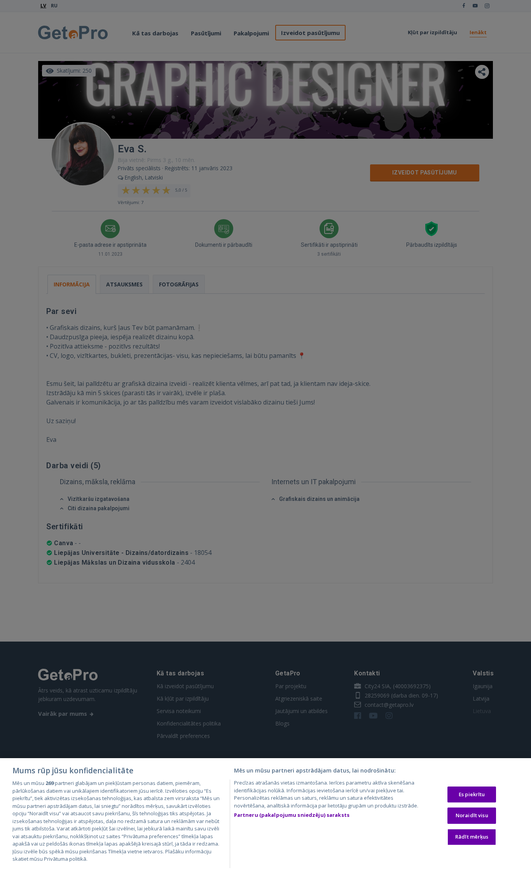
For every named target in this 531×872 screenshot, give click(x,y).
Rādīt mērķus (472, 836)
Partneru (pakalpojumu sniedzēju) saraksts (291, 814)
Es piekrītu (472, 794)
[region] (265, 815)
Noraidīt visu (472, 815)
